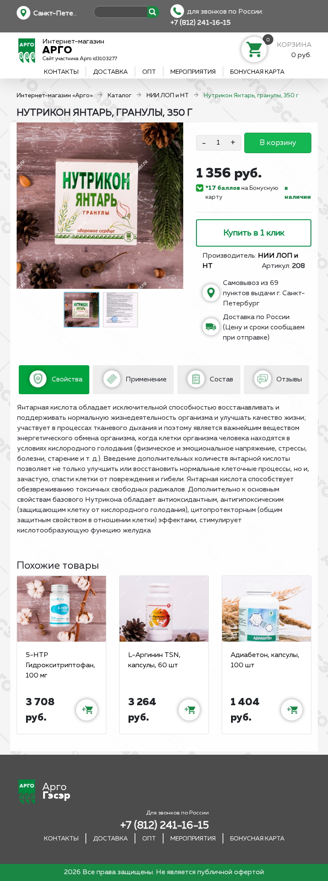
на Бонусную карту (241, 192)
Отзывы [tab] (288, 379)
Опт (149, 72)
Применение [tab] (145, 379)
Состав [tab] (220, 379)
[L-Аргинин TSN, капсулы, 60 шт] (164, 609)
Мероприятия (193, 72)
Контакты (61, 72)
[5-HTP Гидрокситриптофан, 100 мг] (61, 609)
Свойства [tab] (66, 379)
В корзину (278, 143)
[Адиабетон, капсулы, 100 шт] (266, 609)
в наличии (297, 192)
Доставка (110, 72)
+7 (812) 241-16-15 (200, 23)
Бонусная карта (257, 72)
